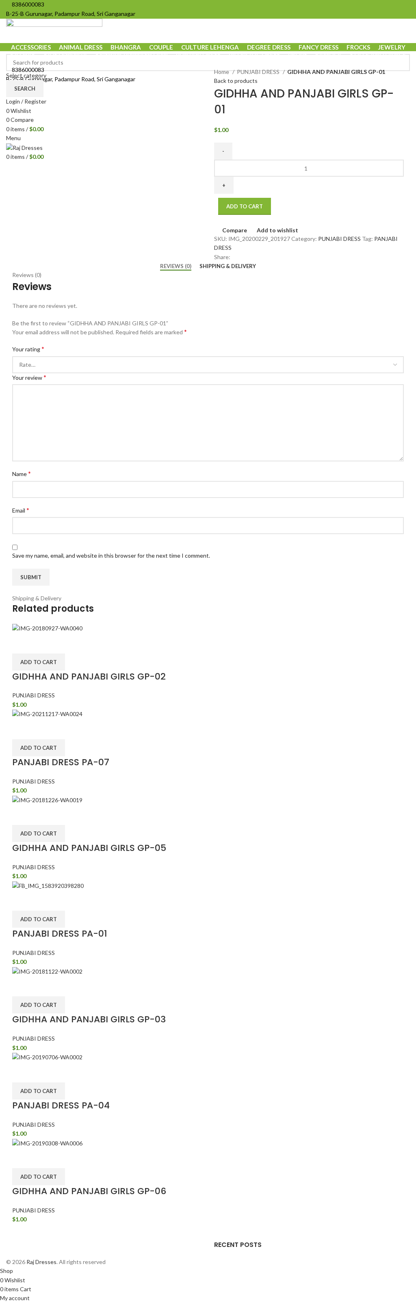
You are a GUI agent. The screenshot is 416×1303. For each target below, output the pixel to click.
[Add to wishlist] (65, 643)
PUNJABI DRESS (259, 71)
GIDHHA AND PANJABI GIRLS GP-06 (89, 1191)
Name (21, 473)
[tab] (175, 266)
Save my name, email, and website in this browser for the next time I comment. (111, 555)
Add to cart (244, 206)
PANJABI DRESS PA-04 (61, 1105)
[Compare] (22, 643)
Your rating (28, 349)
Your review (29, 377)
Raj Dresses (41, 1261)
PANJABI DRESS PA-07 (60, 762)
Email (20, 510)
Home (222, 71)
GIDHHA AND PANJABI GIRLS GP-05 (89, 848)
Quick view (44, 643)
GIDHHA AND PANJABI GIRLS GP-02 (89, 676)
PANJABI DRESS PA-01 (59, 933)
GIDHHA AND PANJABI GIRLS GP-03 (89, 1019)
